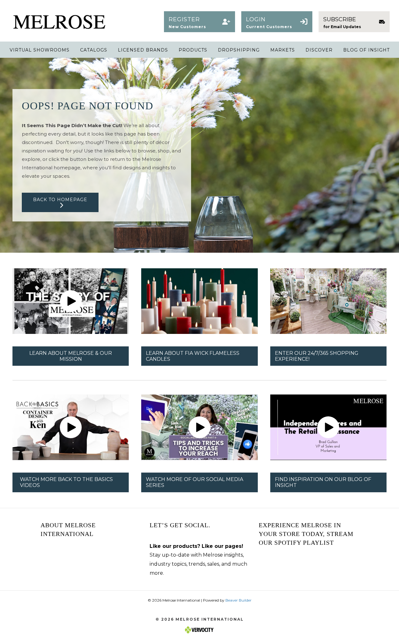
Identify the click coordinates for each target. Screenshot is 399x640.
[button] (199, 21)
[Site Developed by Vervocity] (199, 629)
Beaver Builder (238, 600)
